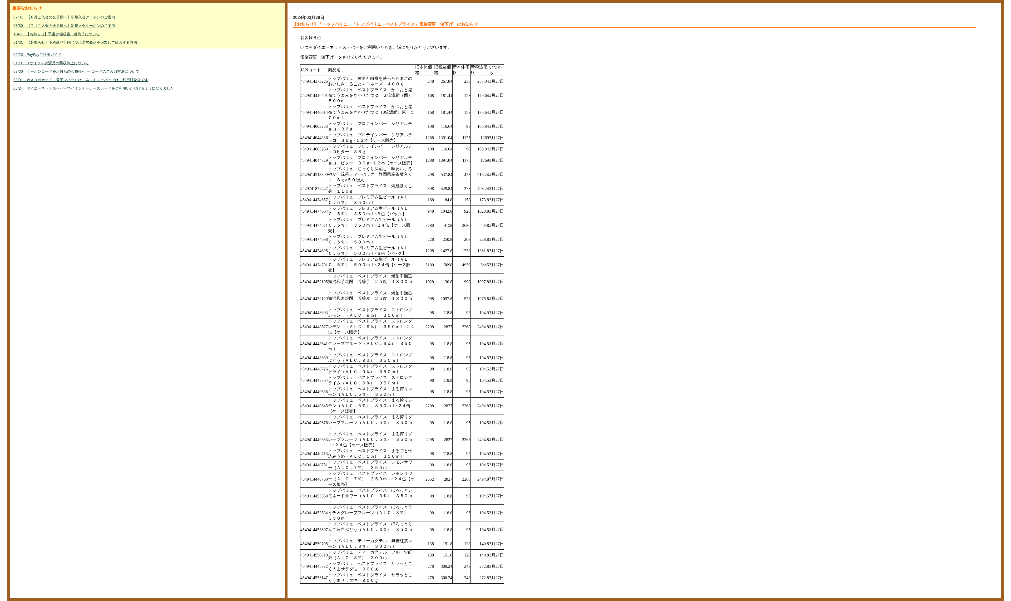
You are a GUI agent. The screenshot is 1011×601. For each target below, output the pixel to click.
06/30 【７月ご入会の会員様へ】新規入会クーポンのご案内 (64, 25)
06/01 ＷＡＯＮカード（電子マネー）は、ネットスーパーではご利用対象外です (80, 80)
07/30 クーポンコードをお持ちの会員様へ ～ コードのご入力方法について (76, 71)
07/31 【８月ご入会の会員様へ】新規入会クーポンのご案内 (64, 17)
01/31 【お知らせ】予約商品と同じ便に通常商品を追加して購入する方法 (75, 42)
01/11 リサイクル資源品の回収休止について (51, 63)
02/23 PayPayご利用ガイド (37, 54)
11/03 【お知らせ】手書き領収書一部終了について (56, 34)
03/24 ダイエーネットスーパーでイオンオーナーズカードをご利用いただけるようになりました (93, 88)
